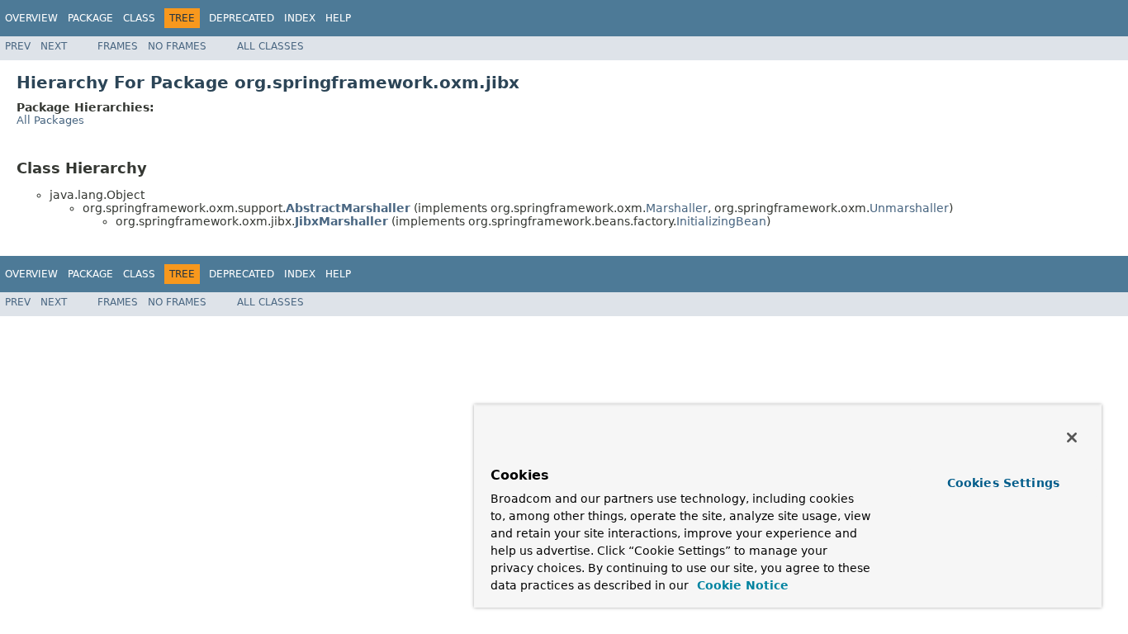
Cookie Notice (741, 585)
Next (53, 46)
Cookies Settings (1003, 483)
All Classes (270, 46)
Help (338, 18)
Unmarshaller (909, 208)
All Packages (50, 120)
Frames (117, 46)
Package (90, 18)
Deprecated (241, 18)
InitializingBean (721, 221)
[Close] (1072, 437)
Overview (31, 18)
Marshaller (677, 208)
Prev (18, 46)
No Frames (177, 46)
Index (299, 18)
